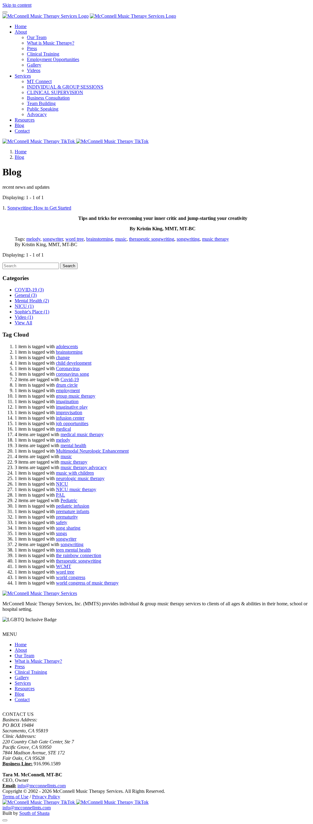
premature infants (72, 511)
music (121, 239)
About (21, 32)
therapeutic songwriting (151, 239)
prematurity (67, 517)
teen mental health (73, 549)
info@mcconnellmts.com (41, 785)
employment (68, 390)
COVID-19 (29, 289)
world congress (70, 577)
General (26, 295)
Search (69, 266)
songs (61, 533)
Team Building (41, 103)
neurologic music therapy (80, 478)
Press (32, 48)
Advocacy (37, 114)
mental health (73, 445)
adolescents (67, 346)
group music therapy (75, 396)
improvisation (69, 412)
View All (23, 322)
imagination (67, 401)
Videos (33, 70)
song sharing (68, 527)
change (63, 357)
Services (23, 75)
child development (73, 363)
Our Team (36, 37)
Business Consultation (48, 97)
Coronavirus (68, 368)
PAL (60, 495)
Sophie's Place (32, 311)
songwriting (188, 239)
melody (33, 239)
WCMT (63, 566)
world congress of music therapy (87, 582)
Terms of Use (15, 796)
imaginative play (72, 407)
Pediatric (69, 500)
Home (21, 26)
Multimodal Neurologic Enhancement (92, 451)
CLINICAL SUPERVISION (55, 92)
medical (63, 429)
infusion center (70, 418)
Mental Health (32, 300)
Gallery (34, 64)
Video (24, 317)
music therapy (215, 239)
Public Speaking (42, 108)
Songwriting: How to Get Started (39, 207)
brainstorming (99, 239)
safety (61, 522)
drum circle (67, 385)
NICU (24, 306)
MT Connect (39, 81)
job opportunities (72, 423)
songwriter (53, 239)
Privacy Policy (46, 796)
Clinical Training (43, 54)
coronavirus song (72, 374)
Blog (19, 125)
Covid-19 (70, 379)
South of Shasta (34, 813)
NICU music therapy (76, 489)
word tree (74, 239)
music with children (75, 473)
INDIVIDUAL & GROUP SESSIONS (65, 86)
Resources (25, 119)
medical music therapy (82, 434)
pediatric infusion (72, 506)
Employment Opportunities (53, 59)
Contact (22, 130)
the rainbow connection (78, 555)
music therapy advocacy (84, 467)
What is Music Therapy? (50, 43)
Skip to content (16, 5)
